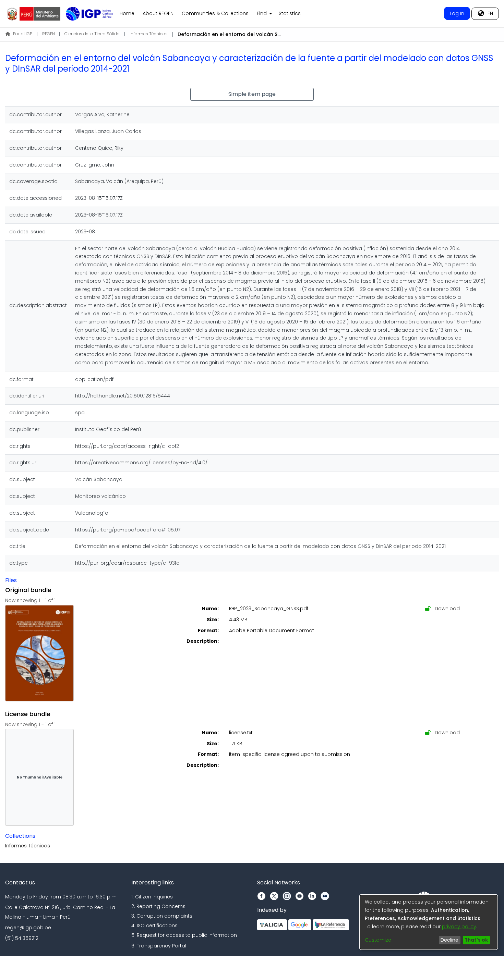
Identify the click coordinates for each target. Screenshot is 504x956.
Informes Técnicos (149, 34)
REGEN (48, 34)
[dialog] (428, 922)
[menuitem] (263, 13)
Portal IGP (22, 34)
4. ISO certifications (154, 925)
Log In (457, 13)
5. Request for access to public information (184, 935)
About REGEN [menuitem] (158, 13)
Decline (449, 939)
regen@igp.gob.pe (28, 927)
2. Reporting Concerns (158, 906)
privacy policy (459, 926)
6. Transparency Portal (158, 945)
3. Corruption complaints (161, 915)
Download (446, 608)
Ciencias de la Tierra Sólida (92, 34)
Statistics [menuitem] (290, 13)
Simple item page (252, 94)
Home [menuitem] (127, 13)
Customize (378, 939)
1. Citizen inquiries (152, 896)
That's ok (476, 939)
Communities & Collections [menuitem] (215, 13)
